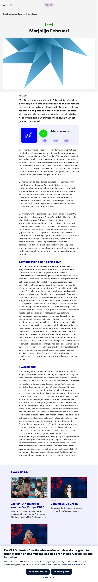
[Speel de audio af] (43, 133)
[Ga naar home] (49, 5)
